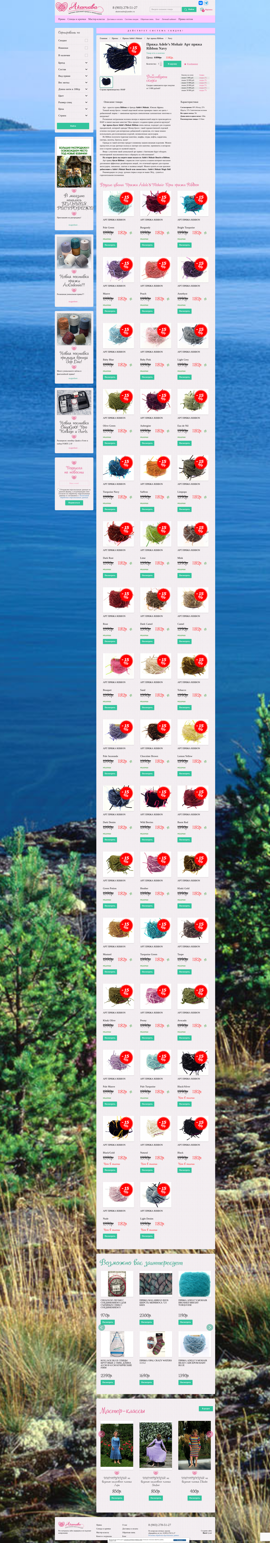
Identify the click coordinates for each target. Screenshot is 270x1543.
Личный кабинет (169, 19)
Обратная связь (147, 19)
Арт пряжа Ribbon (155, 38)
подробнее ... (74, 225)
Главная (103, 38)
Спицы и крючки (77, 19)
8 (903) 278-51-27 (125, 7)
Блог (158, 19)
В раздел (206, 1409)
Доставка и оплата (115, 19)
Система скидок (131, 19)
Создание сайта (206, 1531)
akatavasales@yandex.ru (125, 12)
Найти (191, 9)
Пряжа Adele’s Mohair (132, 38)
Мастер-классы (96, 19)
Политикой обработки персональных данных (74, 496)
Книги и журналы (104, 1536)
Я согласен (179, 1540)
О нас (124, 1525)
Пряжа (61, 19)
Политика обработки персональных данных (163, 1535)
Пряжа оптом (185, 19)
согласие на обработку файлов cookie (133, 1539)
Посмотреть (110, 245)
